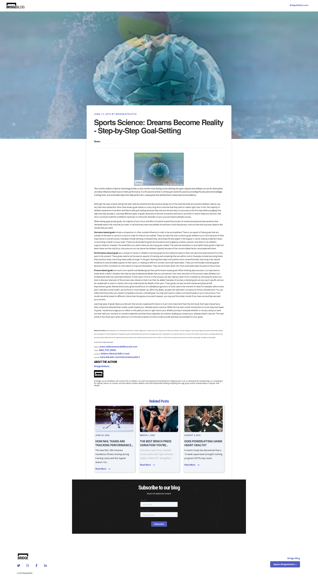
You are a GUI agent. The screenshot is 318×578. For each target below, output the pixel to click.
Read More (100, 468)
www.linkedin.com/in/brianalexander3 (120, 357)
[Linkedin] (105, 141)
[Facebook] (111, 141)
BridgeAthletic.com (300, 5)
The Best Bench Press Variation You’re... (155, 443)
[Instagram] (117, 141)
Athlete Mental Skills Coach (115, 353)
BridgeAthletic (101, 366)
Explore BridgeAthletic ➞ (285, 564)
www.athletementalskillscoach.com (118, 346)
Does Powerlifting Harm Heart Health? (203, 443)
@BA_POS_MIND (107, 350)
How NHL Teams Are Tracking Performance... (114, 443)
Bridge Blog (293, 558)
